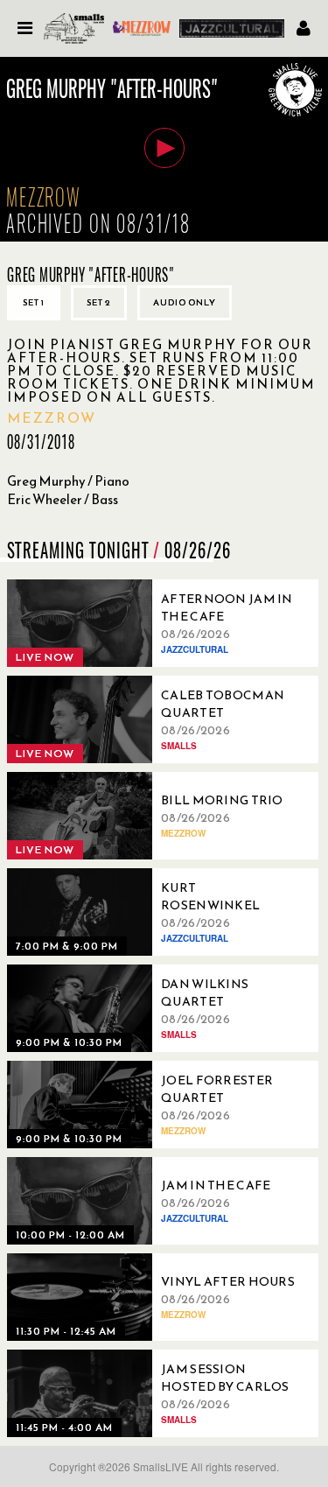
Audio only (184, 302)
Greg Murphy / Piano (68, 481)
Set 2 (99, 302)
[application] (164, 149)
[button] (164, 148)
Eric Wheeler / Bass (62, 499)
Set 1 (34, 302)
